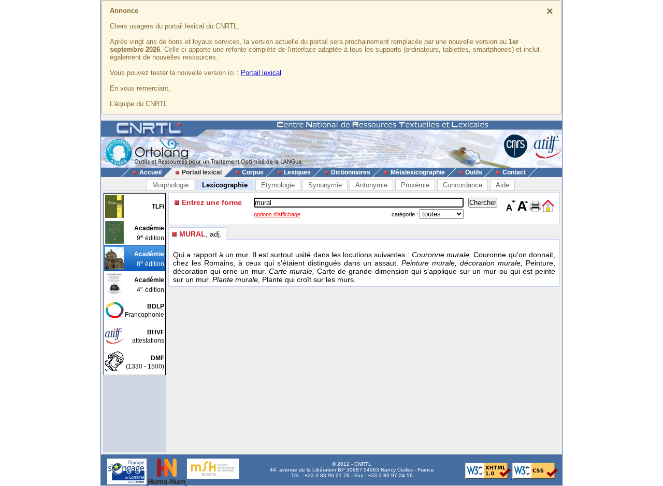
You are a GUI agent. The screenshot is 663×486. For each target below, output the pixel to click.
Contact (514, 172)
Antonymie (371, 185)
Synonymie (325, 185)
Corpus (253, 172)
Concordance (462, 185)
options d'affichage (277, 214)
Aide (502, 185)
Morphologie (170, 185)
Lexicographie (225, 185)
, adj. (200, 234)
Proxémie (415, 185)
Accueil (150, 172)
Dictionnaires (350, 172)
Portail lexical (261, 73)
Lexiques (297, 172)
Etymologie (278, 185)
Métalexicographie (418, 172)
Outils (473, 172)
